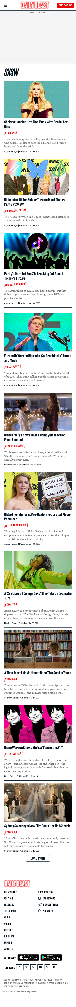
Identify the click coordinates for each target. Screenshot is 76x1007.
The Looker (10, 911)
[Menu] (8, 5)
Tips (24, 980)
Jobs (31, 980)
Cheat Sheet (10, 892)
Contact (16, 980)
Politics (8, 898)
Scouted (8, 949)
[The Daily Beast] (35, 5)
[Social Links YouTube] (40, 968)
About (7, 980)
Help (50, 980)
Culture (8, 930)
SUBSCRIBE (65, 5)
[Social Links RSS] (47, 968)
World (7, 924)
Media (7, 917)
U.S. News (9, 936)
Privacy (58, 980)
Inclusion (41, 983)
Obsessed (9, 904)
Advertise (40, 980)
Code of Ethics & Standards (19, 983)
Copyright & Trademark (16, 986)
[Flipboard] (54, 968)
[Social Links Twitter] (26, 968)
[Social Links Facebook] (19, 968)
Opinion (8, 942)
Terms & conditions (57, 983)
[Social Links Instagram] (33, 968)
